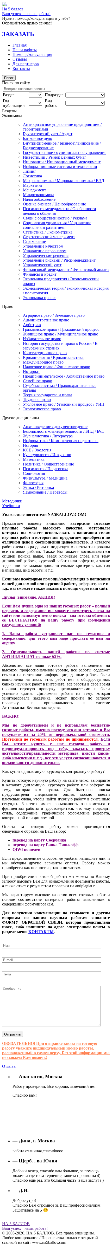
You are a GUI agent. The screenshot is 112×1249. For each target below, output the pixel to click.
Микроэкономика (38, 194)
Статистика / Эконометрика (47, 232)
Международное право (43, 362)
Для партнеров (26, 64)
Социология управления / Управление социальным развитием (57, 225)
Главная (20, 45)
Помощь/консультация (32, 54)
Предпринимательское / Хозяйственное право (63, 376)
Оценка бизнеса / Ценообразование (54, 204)
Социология (34, 473)
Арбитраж (32, 324)
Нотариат (31, 371)
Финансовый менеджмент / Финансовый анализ (66, 269)
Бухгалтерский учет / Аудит (47, 134)
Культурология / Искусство (47, 454)
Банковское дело (37, 138)
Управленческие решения (46, 255)
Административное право (46, 320)
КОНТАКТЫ (41, 931)
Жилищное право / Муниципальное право (60, 334)
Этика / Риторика (38, 487)
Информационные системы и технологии (60, 166)
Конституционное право (45, 353)
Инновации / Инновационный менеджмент (62, 162)
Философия (33, 483)
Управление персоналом (44, 251)
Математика (34, 459)
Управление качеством (43, 246)
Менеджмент (34, 190)
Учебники (11, 505)
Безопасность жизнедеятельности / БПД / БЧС (63, 431)
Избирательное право (42, 338)
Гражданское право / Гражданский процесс (61, 329)
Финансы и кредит (40, 274)
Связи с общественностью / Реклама (55, 218)
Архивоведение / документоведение (55, 426)
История (30, 445)
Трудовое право (37, 399)
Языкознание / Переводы (45, 492)
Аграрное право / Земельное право (54, 315)
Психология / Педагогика (45, 469)
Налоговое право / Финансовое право (56, 367)
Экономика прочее (39, 297)
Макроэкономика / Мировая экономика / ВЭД (63, 180)
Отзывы (20, 59)
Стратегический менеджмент (49, 237)
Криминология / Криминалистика (53, 357)
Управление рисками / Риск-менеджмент (59, 260)
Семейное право (37, 381)
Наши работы (25, 50)
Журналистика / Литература (48, 436)
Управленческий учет (42, 265)
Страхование (34, 241)
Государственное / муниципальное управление (64, 152)
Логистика (32, 176)
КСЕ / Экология (37, 450)
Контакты (21, 68)
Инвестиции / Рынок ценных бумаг (54, 157)
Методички (12, 501)
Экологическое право (42, 409)
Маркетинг (33, 185)
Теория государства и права (47, 395)
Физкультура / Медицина (45, 478)
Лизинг (29, 171)
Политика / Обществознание (48, 464)
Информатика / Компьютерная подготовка (60, 440)
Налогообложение (39, 199)
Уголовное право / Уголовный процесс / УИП (63, 404)
